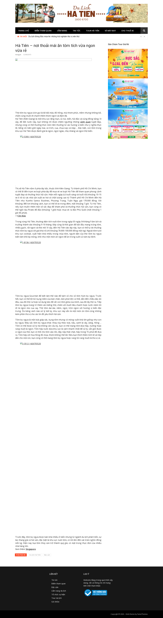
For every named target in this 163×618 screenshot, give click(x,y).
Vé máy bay (110, 30)
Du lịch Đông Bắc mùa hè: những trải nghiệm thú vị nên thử (53, 36)
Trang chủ (23, 30)
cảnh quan (85, 121)
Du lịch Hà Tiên (35, 555)
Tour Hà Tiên (92, 30)
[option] (87, 36)
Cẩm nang (62, 30)
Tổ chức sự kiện (58, 594)
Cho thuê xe (127, 30)
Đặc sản (47, 555)
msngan (18, 55)
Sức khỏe (55, 601)
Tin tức (76, 30)
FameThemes (142, 614)
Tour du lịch (56, 598)
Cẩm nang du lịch (58, 590)
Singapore (31, 549)
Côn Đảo (22, 215)
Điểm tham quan (43, 30)
